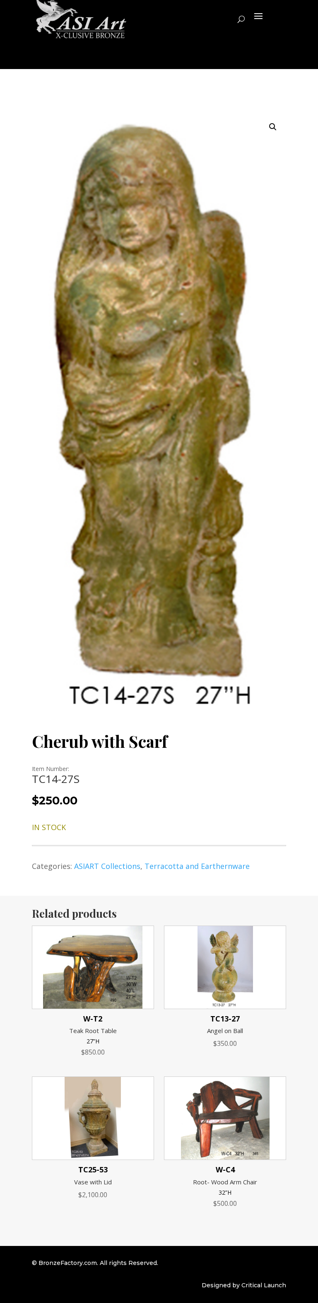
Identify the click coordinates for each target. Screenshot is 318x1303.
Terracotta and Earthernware (197, 866)
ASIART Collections (107, 866)
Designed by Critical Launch (244, 1285)
